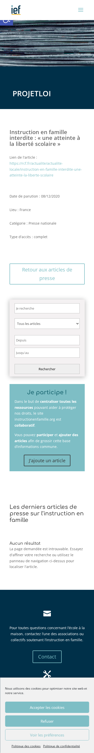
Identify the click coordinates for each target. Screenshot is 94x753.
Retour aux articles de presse (47, 273)
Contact (47, 656)
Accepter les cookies (47, 707)
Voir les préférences (47, 734)
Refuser (47, 721)
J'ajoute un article (47, 460)
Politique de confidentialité (61, 746)
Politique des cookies (26, 746)
